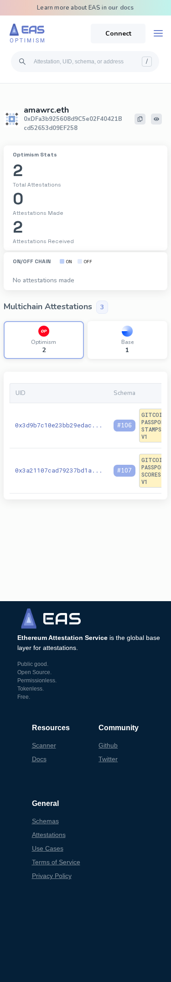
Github (108, 745)
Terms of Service (56, 862)
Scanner (44, 745)
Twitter (108, 759)
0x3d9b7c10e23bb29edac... (59, 425)
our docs (121, 8)
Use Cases (47, 848)
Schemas (45, 821)
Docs (39, 759)
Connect (118, 33)
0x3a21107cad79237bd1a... (59, 470)
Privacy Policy (52, 875)
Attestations (49, 834)
